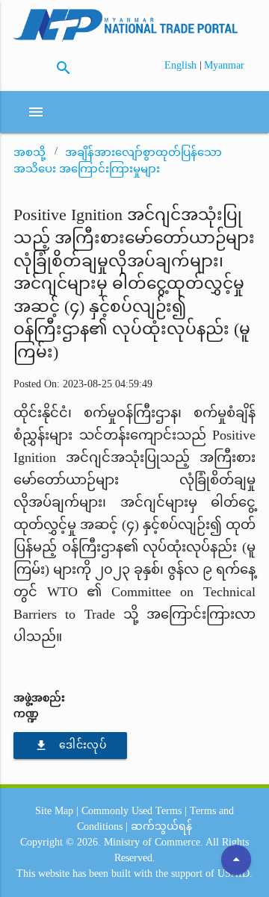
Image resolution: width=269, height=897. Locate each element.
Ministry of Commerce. (153, 842)
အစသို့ (29, 152)
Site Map (54, 810)
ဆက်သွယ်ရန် (161, 826)
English (182, 65)
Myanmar (224, 65)
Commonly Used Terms (131, 810)
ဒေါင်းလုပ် (70, 745)
